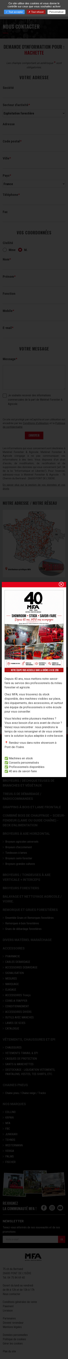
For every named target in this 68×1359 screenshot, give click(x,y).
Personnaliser (56, 12)
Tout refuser (37, 12)
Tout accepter (15, 12)
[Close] (61, 584)
